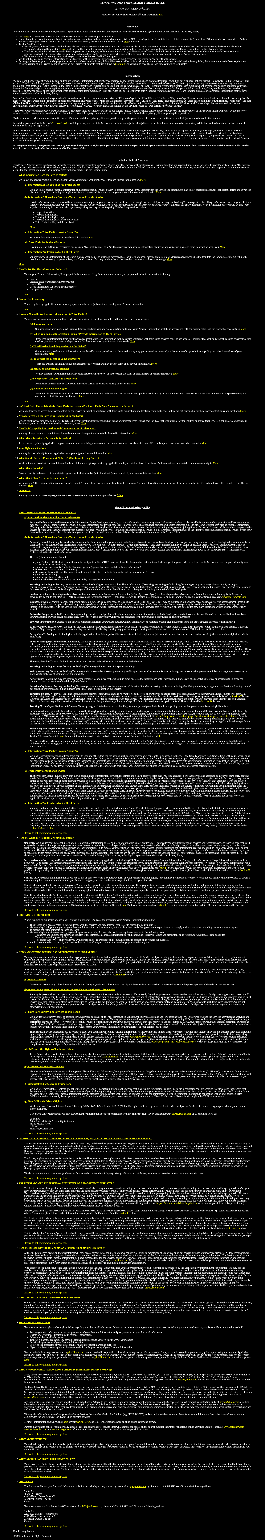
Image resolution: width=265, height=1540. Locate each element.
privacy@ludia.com (181, 1113)
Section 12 (120, 64)
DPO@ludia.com (90, 1506)
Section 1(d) (36, 828)
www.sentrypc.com (62, 1429)
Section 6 (51, 828)
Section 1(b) (235, 1228)
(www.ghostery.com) (140, 1036)
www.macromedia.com (234, 597)
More (143, 179)
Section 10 (207, 701)
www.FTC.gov (83, 1421)
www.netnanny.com (234, 1426)
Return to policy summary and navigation (45, 833)
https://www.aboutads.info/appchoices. (176, 1203)
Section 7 (237, 696)
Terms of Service (60, 123)
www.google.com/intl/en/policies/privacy (174, 1041)
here (160, 14)
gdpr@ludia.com (75, 1352)
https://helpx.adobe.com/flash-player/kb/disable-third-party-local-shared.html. (197, 716)
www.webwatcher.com (36, 1429)
